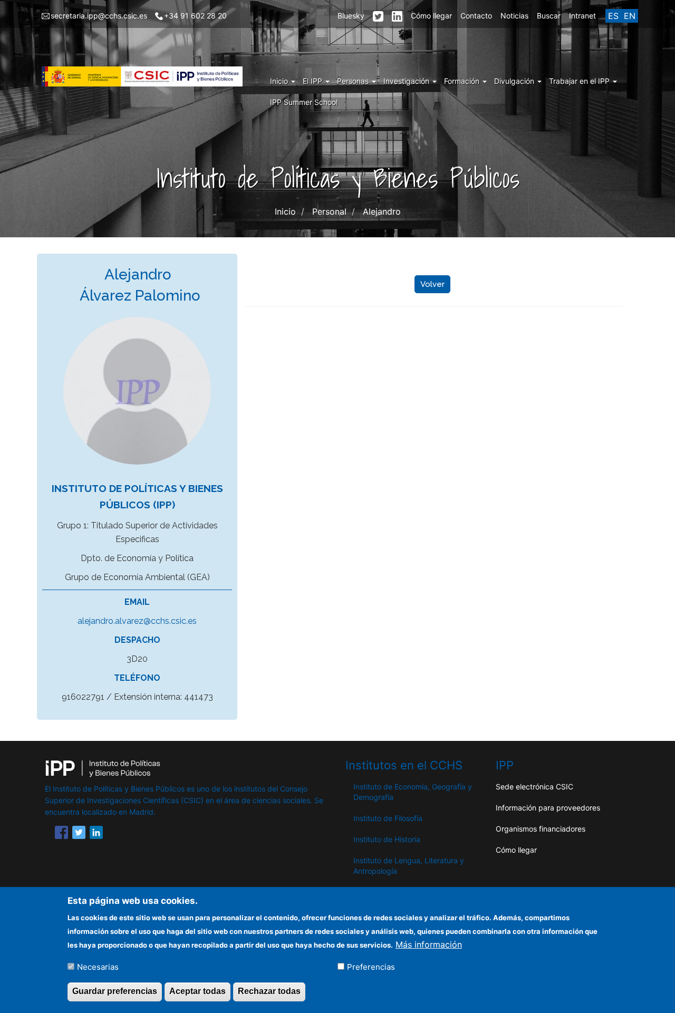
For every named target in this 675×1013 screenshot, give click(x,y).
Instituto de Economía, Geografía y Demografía (412, 792)
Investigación (407, 80)
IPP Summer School (304, 102)
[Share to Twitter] (78, 834)
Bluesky (351, 15)
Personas (354, 80)
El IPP (313, 80)
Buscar (549, 15)
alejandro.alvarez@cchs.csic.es (137, 621)
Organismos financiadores (540, 828)
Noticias (514, 15)
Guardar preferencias (114, 991)
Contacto (476, 15)
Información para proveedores (548, 807)
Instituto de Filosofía (387, 818)
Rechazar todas (269, 991)
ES (613, 16)
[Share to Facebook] (61, 834)
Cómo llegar (431, 15)
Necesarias (98, 966)
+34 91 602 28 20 (195, 15)
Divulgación (515, 80)
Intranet (582, 15)
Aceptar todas (197, 991)
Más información (429, 944)
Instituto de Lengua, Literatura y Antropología (408, 865)
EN (629, 16)
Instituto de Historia (386, 839)
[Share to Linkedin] (96, 834)
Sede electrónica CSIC (534, 786)
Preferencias (371, 966)
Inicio (280, 80)
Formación (462, 80)
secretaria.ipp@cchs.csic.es (99, 15)
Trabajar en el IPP (580, 80)
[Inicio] (146, 76)
